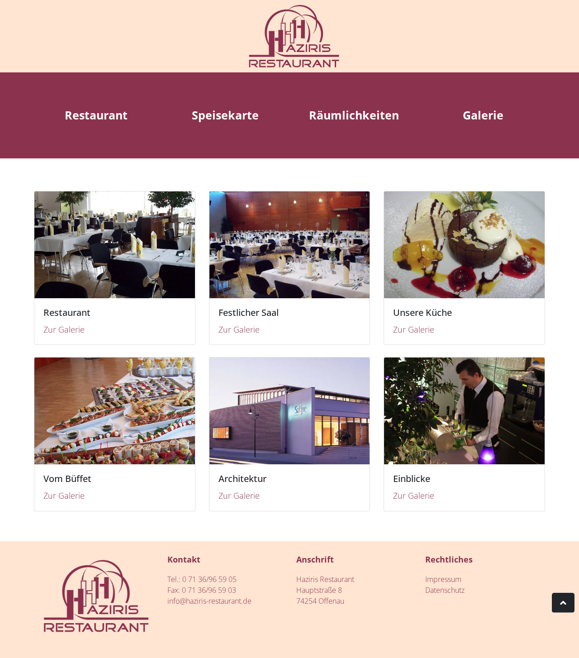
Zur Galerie (64, 329)
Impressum (443, 579)
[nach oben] (563, 603)
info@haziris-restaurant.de (209, 601)
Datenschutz (445, 590)
